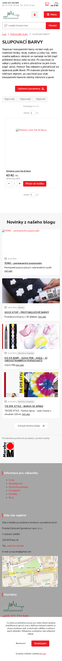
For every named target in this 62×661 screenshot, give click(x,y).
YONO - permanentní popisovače (23, 263)
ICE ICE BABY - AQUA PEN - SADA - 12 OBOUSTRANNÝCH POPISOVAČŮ (25, 359)
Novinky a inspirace (25, 353)
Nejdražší (40, 99)
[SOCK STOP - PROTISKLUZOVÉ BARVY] (31, 290)
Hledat (53, 25)
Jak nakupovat (15, 483)
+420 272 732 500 (10, 3)
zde (44, 653)
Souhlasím (40, 643)
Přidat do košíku (34, 183)
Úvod (4, 34)
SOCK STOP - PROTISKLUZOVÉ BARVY (26, 312)
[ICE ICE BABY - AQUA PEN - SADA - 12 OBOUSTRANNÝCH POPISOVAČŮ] (31, 336)
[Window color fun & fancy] (31, 144)
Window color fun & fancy (18, 171)
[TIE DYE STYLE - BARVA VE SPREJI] (31, 384)
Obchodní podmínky (18, 487)
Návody (21, 307)
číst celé (8, 271)
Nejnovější (10, 99)
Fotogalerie (14, 490)
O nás (11, 480)
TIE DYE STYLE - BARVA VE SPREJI (23, 406)
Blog (11, 497)
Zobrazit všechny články (29, 426)
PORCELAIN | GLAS (19, 34)
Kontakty (13, 494)
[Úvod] (14, 14)
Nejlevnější (25, 99)
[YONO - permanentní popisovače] (31, 241)
